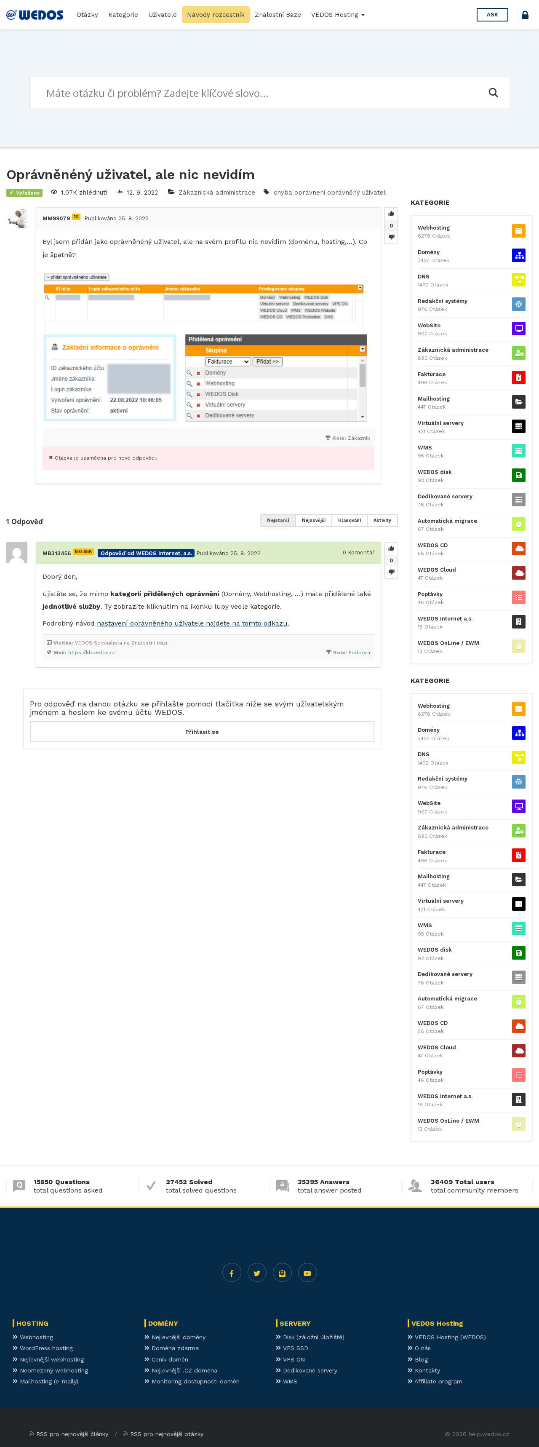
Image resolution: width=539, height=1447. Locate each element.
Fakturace (432, 374)
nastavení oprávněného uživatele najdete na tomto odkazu (192, 623)
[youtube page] (307, 1272)
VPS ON (293, 1359)
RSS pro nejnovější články (72, 1434)
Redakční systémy (442, 301)
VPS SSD (294, 1348)
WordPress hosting (45, 1348)
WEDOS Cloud (437, 570)
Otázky (87, 15)
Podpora (359, 652)
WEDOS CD (433, 545)
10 (76, 216)
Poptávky (430, 594)
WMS (425, 447)
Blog (420, 1359)
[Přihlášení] (525, 16)
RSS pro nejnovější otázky (166, 1434)
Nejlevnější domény (177, 1337)
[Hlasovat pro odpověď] (391, 549)
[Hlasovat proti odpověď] (391, 572)
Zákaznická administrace (217, 192)
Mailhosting (434, 399)
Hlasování (349, 520)
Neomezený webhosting (53, 1370)
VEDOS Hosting (335, 15)
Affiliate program (437, 1381)
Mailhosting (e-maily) (48, 1381)
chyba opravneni (299, 192)
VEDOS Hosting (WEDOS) (449, 1337)
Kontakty (426, 1370)
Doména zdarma (174, 1348)
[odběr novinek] (282, 1272)
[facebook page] (231, 1272)
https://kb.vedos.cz (92, 652)
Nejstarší (278, 520)
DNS (424, 276)
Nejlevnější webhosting (51, 1359)
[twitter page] (257, 1272)
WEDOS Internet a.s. (445, 618)
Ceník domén (168, 1359)
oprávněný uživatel (356, 192)
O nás (422, 1348)
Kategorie (123, 15)
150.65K (83, 551)
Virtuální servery (441, 423)
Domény (429, 252)
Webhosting (434, 228)
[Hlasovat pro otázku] (391, 214)
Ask (492, 14)
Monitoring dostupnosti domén (194, 1381)
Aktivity (382, 520)
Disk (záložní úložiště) (312, 1337)
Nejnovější (314, 520)
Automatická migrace (447, 521)
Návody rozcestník (216, 15)
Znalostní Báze (278, 15)
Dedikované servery (445, 496)
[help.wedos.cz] (34, 15)
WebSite (429, 325)
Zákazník (359, 438)
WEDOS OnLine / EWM (448, 643)
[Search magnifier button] (493, 93)
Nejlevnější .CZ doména (183, 1370)
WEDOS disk (435, 472)
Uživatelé (162, 15)
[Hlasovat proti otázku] (391, 237)
